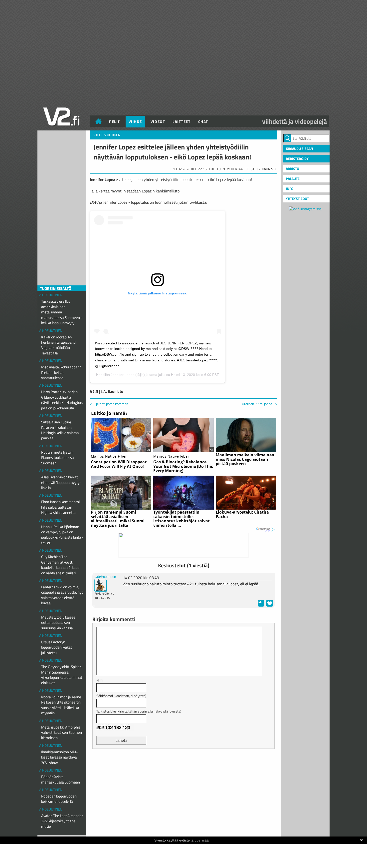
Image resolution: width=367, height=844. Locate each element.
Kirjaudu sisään (299, 148)
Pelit (114, 121)
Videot (158, 121)
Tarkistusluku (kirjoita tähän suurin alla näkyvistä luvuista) (138, 711)
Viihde (135, 121)
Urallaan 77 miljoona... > (259, 403)
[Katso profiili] (100, 584)
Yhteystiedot (297, 198)
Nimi (99, 680)
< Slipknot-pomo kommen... (110, 403)
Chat (203, 121)
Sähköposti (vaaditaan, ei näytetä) (121, 695)
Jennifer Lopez (122, 375)
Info (289, 188)
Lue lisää (201, 840)
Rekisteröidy (297, 158)
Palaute (293, 178)
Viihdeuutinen (50, 294)
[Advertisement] (183, 765)
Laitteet (181, 121)
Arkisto (292, 168)
